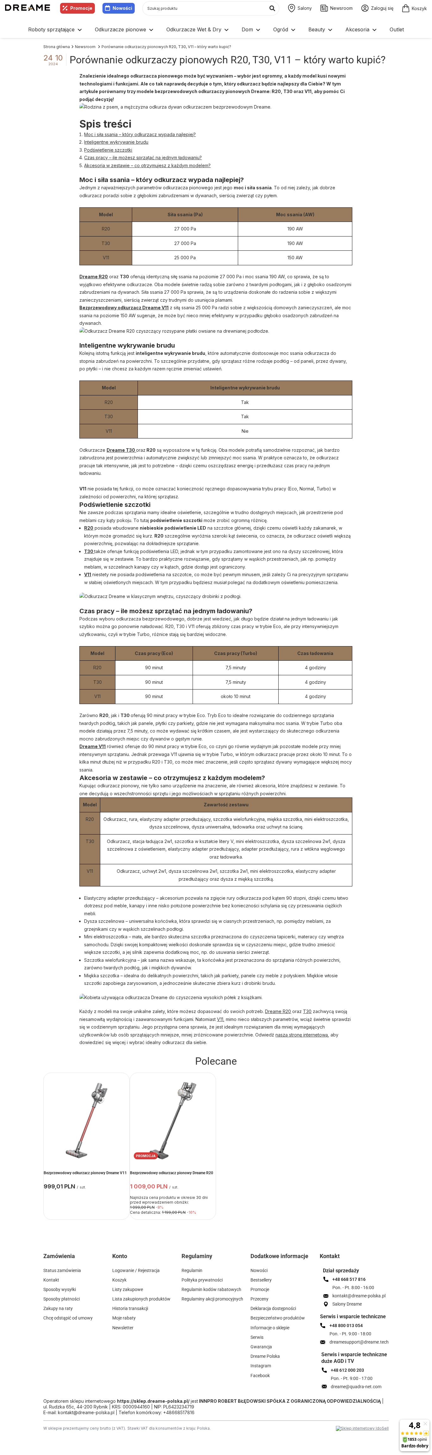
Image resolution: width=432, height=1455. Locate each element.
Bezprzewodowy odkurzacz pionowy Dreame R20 (171, 1173)
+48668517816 (178, 1412)
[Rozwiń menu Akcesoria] (374, 30)
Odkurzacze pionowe (120, 29)
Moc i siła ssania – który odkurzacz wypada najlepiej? (140, 134)
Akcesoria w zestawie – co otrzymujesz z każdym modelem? (147, 165)
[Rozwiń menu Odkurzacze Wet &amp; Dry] (226, 30)
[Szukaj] (272, 8)
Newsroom (85, 46)
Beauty (316, 29)
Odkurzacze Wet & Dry (193, 29)
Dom (247, 29)
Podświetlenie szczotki (108, 150)
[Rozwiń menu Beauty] (330, 30)
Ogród (280, 29)
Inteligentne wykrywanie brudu (116, 142)
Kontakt (330, 1256)
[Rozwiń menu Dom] (258, 30)
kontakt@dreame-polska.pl (86, 1412)
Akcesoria (357, 29)
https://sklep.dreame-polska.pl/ (153, 1401)
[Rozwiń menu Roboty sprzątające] (80, 30)
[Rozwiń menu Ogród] (293, 30)
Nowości (122, 8)
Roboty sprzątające (51, 29)
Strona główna (56, 46)
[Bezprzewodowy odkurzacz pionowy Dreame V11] (86, 1120)
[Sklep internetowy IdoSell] (362, 1428)
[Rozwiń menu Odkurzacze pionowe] (151, 30)
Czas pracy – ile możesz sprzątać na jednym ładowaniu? (143, 157)
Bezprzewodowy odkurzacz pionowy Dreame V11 (85, 1173)
